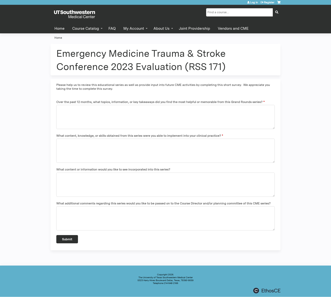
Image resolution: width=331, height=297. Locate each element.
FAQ (112, 28)
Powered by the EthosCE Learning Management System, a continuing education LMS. (266, 290)
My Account (133, 28)
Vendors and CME (233, 28)
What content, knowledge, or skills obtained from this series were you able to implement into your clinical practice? (138, 135)
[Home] (74, 14)
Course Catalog (85, 28)
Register (269, 2)
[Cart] (278, 4)
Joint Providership (194, 28)
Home (59, 28)
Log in (254, 2)
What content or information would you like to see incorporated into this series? (113, 169)
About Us (161, 28)
